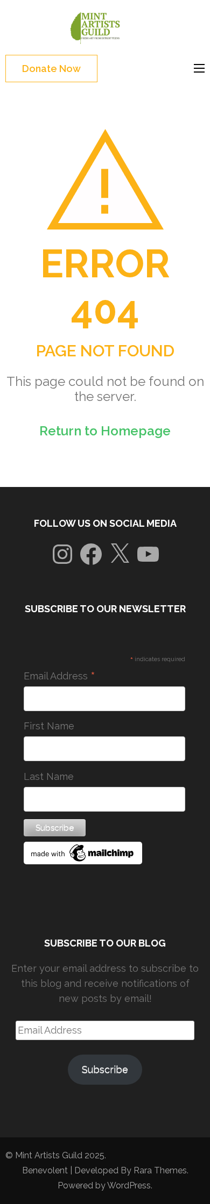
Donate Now (51, 68)
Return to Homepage (105, 431)
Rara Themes (160, 1170)
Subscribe (105, 1069)
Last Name (49, 776)
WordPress (129, 1185)
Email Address (59, 676)
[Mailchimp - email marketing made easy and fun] (83, 860)
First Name (49, 726)
